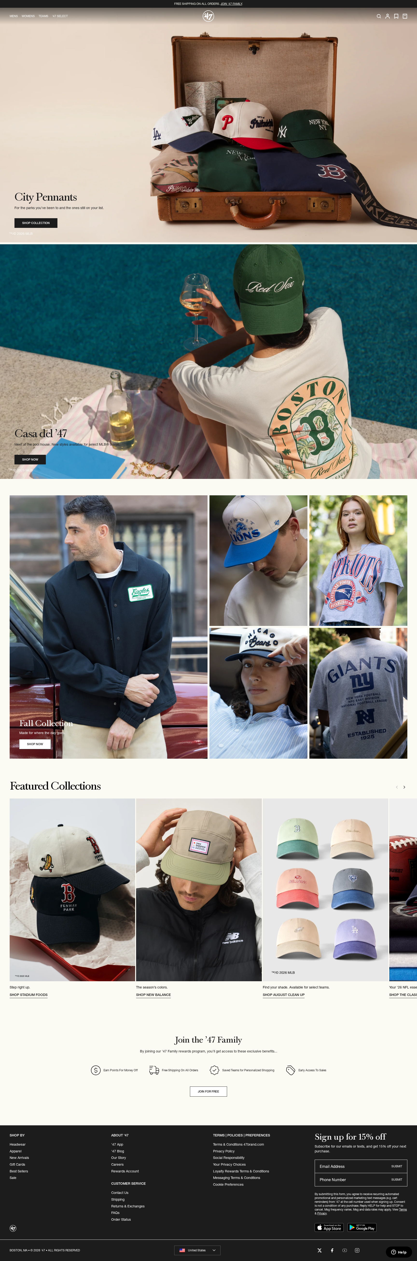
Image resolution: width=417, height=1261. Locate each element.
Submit (396, 1166)
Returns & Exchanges (128, 1206)
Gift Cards (17, 1164)
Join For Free (208, 1091)
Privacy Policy (224, 1151)
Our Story (118, 1158)
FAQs (115, 1213)
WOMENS (28, 16)
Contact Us (119, 1193)
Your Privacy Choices (229, 1164)
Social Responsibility (228, 1158)
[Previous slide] (397, 787)
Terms (403, 1209)
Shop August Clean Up (284, 995)
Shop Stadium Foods (29, 995)
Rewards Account (125, 1171)
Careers (117, 1164)
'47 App (117, 1144)
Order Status (121, 1219)
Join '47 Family (231, 4)
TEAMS (43, 16)
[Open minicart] (405, 16)
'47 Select (60, 16)
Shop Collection (36, 223)
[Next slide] (404, 787)
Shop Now (30, 459)
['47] (208, 16)
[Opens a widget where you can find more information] (399, 1253)
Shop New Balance (153, 995)
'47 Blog (117, 1151)
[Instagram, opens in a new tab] (357, 1250)
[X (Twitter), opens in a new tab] (319, 1250)
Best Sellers (19, 1171)
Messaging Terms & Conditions (236, 1178)
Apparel (15, 1151)
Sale (13, 1178)
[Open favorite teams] (396, 16)
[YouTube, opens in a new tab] (344, 1250)
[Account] (387, 16)
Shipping (118, 1199)
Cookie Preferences (228, 1184)
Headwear (18, 1144)
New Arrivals (19, 1158)
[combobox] (197, 1250)
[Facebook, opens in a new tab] (332, 1250)
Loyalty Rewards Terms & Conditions (241, 1171)
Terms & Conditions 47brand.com (238, 1144)
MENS (14, 16)
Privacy (322, 1213)
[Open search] (378, 16)
